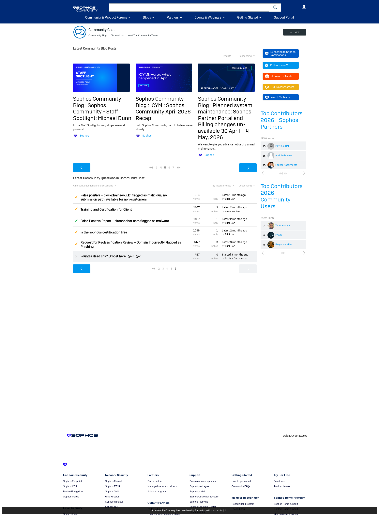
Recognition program (243, 504)
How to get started (241, 481)
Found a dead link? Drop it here (103, 256)
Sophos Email (70, 514)
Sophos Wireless (114, 501)
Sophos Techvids (199, 501)
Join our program (156, 491)
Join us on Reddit (282, 76)
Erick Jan (230, 198)
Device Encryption (73, 491)
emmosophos (232, 211)
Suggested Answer (76, 197)
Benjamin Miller (283, 244)
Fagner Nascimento (286, 165)
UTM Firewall (112, 496)
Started (235, 254)
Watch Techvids (280, 97)
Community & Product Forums (106, 17)
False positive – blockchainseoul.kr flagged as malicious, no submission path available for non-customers (124, 197)
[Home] (90, 9)
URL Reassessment (282, 87)
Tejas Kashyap (283, 225)
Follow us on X (279, 65)
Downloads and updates (203, 481)
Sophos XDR (70, 486)
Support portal (197, 491)
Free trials (279, 481)
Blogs (147, 17)
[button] (275, 7)
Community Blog (97, 35)
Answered (76, 220)
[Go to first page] (281, 173)
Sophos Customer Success (204, 496)
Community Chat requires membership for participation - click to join (189, 510)
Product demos (282, 486)
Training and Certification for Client (106, 209)
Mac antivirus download (286, 514)
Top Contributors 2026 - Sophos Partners (282, 120)
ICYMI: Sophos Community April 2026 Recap (163, 112)
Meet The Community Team (143, 35)
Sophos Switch (113, 491)
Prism (278, 235)
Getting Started (247, 17)
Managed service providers (162, 486)
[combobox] (189, 7)
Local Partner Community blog (163, 514)
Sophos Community (236, 258)
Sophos (84, 135)
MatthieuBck (282, 146)
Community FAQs (241, 486)
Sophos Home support (286, 504)
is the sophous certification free (104, 232)
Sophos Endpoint (72, 481)
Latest (234, 195)
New (297, 32)
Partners (173, 17)
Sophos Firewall (114, 481)
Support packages (199, 486)
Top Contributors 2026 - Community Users (282, 196)
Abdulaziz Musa (283, 155)
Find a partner (154, 481)
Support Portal (284, 17)
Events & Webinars (207, 17)
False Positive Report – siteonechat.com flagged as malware (125, 221)
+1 (140, 256)
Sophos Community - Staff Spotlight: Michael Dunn (102, 112)
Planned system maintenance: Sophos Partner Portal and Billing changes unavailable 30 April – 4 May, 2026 (225, 121)
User (304, 7)
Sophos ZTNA (112, 486)
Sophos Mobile (71, 496)
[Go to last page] (286, 173)
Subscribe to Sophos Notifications (283, 53)
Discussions (117, 35)
